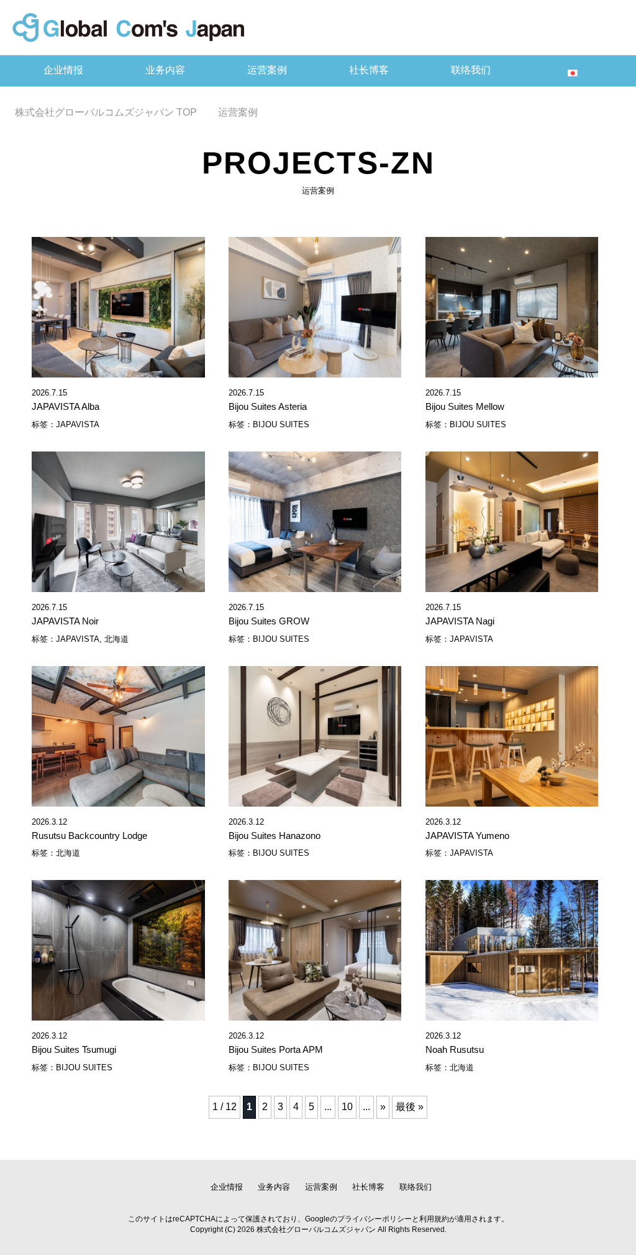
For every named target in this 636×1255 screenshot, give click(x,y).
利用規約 (434, 1219)
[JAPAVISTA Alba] (118, 370)
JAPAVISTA (77, 424)
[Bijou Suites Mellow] (511, 370)
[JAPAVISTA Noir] (118, 585)
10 (347, 1106)
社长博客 (369, 70)
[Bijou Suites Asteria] (315, 370)
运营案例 (267, 70)
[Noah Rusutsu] (511, 1013)
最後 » (410, 1106)
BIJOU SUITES (281, 424)
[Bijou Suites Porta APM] (315, 1013)
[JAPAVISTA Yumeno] (511, 799)
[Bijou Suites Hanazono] (315, 799)
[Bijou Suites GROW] (315, 585)
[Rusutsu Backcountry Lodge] (118, 799)
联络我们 (471, 70)
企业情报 (63, 70)
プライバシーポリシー (374, 1219)
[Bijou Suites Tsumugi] (118, 1013)
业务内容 (165, 70)
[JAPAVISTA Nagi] (511, 585)
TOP (106, 112)
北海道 (116, 639)
